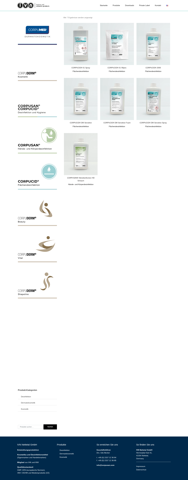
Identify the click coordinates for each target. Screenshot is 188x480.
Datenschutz (141, 470)
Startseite (104, 5)
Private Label (144, 5)
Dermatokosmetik (28, 403)
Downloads (129, 5)
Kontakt (158, 5)
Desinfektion (26, 397)
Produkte (116, 5)
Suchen (50, 427)
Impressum (140, 466)
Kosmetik (24, 409)
